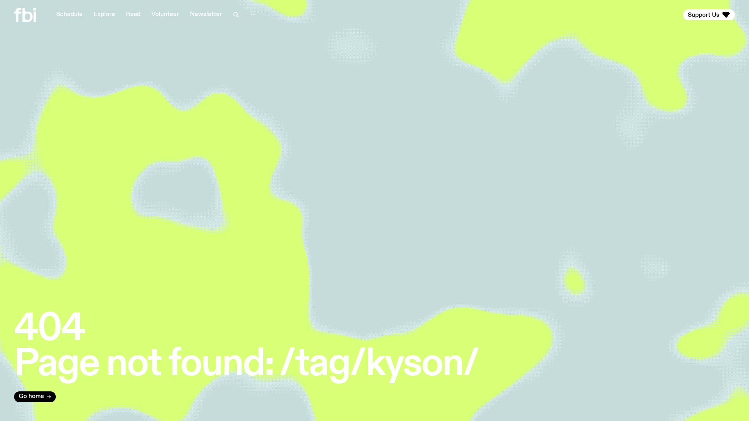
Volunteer (165, 14)
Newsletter (206, 14)
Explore (104, 14)
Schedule (69, 14)
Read (133, 14)
